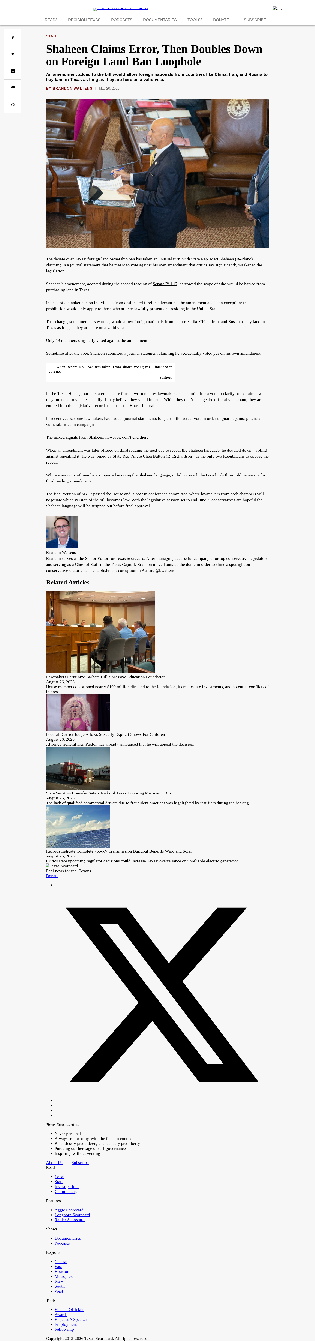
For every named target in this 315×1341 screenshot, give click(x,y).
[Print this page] (12, 104)
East (58, 1266)
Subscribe (255, 20)
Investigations (67, 1186)
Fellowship (64, 1329)
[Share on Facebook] (12, 37)
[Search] (277, 8)
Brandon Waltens (73, 88)
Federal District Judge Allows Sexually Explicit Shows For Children (105, 734)
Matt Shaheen (222, 259)
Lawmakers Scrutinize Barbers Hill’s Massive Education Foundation (106, 676)
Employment (66, 1324)
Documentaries (160, 20)
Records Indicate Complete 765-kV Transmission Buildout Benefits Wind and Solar (119, 851)
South (60, 1286)
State (52, 36)
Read (50, 20)
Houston (62, 1271)
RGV (59, 1281)
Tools (194, 20)
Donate (221, 20)
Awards (61, 1314)
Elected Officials (69, 1309)
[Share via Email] (12, 88)
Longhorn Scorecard (72, 1214)
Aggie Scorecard (69, 1209)
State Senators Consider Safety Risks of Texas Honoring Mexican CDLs (108, 793)
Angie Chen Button (148, 456)
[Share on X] (12, 54)
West (59, 1291)
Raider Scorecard (70, 1219)
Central (61, 1261)
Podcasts (121, 20)
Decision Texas (84, 20)
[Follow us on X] (162, 1100)
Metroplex (64, 1276)
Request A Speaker (71, 1319)
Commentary (66, 1191)
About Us (54, 1162)
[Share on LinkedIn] (12, 71)
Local (59, 1176)
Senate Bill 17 (165, 283)
